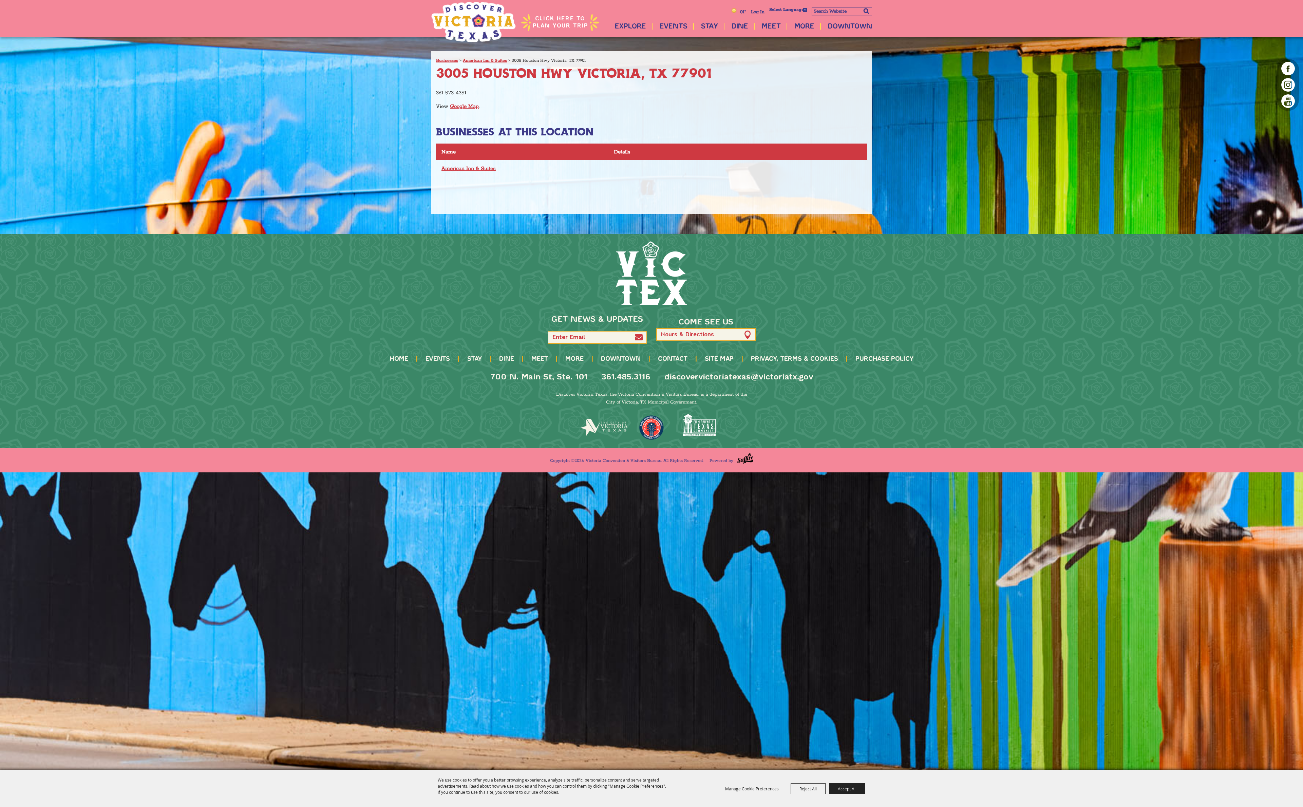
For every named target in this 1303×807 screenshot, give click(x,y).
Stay (709, 26)
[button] (639, 337)
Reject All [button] (808, 788)
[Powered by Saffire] (745, 458)
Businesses (447, 60)
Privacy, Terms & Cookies (794, 359)
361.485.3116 (625, 377)
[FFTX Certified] (699, 425)
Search (866, 10)
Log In (757, 12)
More (804, 26)
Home (399, 359)
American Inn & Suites (485, 60)
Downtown (850, 26)
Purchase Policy (884, 359)
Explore (630, 26)
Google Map (464, 106)
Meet (771, 26)
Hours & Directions (687, 334)
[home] (651, 273)
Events (673, 26)
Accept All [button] (847, 788)
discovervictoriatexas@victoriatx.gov (738, 377)
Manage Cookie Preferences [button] (752, 788)
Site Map (719, 359)
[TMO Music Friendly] (651, 427)
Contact (672, 359)
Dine (740, 26)
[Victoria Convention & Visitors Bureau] (473, 22)
